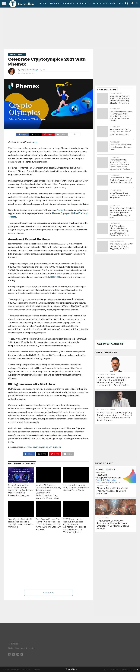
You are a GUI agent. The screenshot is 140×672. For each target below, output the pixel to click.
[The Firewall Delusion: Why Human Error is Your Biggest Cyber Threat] (76, 475)
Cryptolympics (40, 447)
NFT (50, 447)
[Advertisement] (70, 28)
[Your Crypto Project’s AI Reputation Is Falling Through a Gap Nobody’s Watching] (21, 509)
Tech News (67, 3)
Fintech (53, 3)
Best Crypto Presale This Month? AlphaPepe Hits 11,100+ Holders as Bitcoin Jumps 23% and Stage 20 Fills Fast (48, 524)
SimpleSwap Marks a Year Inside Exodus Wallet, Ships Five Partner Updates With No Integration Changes (21, 490)
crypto (28, 447)
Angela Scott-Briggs (29, 69)
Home (43, 3)
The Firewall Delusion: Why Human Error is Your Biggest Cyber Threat (76, 487)
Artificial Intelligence (104, 3)
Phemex (57, 447)
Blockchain (83, 3)
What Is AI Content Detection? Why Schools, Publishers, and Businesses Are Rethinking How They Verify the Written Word (48, 491)
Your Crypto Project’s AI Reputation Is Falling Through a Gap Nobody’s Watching (20, 523)
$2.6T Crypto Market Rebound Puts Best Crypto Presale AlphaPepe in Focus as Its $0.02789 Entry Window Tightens (74, 525)
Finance (123, 3)
